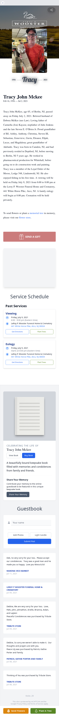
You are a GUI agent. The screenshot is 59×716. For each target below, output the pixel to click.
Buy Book (28, 455)
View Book (13, 455)
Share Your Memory (18, 494)
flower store (25, 217)
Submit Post (29, 541)
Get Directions (17, 331)
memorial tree (36, 213)
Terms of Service (37, 704)
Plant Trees (41, 331)
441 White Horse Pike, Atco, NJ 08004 (28, 326)
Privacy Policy (22, 704)
